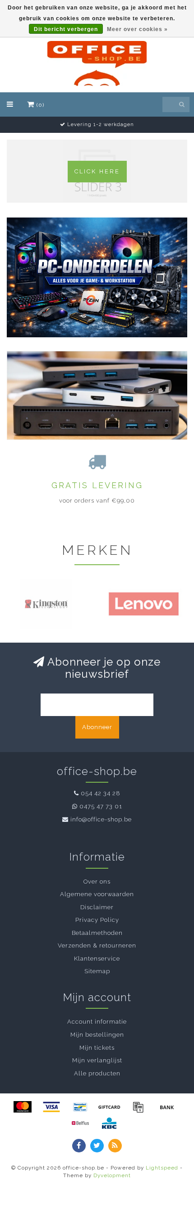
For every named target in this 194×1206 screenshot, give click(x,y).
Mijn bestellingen (97, 1034)
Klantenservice (97, 958)
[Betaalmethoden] (22, 1107)
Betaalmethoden (97, 932)
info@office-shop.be (101, 819)
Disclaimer (97, 907)
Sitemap (97, 971)
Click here (97, 171)
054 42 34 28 (100, 793)
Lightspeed (162, 1168)
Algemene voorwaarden (97, 894)
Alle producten (97, 1073)
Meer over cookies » (137, 29)
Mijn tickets (97, 1047)
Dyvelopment (112, 1175)
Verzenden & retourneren (97, 945)
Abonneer (97, 727)
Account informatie (97, 1021)
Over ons (97, 881)
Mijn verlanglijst (97, 1060)
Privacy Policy (97, 919)
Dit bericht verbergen (66, 29)
